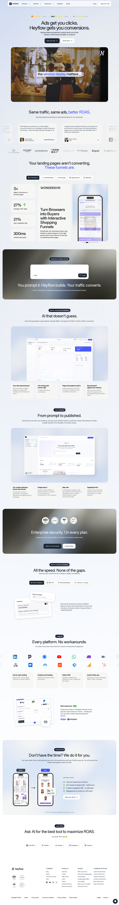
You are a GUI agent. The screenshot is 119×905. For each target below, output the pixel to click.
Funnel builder (81, 876)
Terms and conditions (48, 897)
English (99, 897)
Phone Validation (38, 582)
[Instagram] (53, 882)
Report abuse (73, 897)
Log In (94, 3)
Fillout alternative (98, 881)
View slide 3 (86, 242)
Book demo (66, 40)
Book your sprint (70, 797)
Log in (63, 879)
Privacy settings (61, 897)
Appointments (75, 177)
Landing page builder (83, 879)
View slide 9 (97, 242)
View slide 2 (84, 242)
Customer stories (51, 876)
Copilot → (90, 845)
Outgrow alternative (99, 876)
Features (24, 3)
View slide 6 (92, 242)
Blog (47, 871)
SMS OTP (51, 582)
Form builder (81, 881)
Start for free (51, 40)
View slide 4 (87, 242)
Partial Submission (65, 582)
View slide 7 (94, 242)
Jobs (47, 879)
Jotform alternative (99, 874)
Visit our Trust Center (52, 546)
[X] (56, 882)
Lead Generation (49, 177)
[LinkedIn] (47, 882)
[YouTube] (50, 882)
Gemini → (60, 845)
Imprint (26, 897)
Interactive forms (83, 886)
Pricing (68, 3)
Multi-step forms (82, 871)
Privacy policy (35, 897)
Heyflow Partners (67, 884)
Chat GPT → (32, 845)
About (47, 874)
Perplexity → (75, 845)
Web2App (88, 177)
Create (84, 275)
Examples (60, 3)
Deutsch (105, 897)
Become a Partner (67, 886)
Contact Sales (69, 546)
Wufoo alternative (99, 884)
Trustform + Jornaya (82, 582)
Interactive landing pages (85, 874)
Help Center (65, 876)
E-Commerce (34, 177)
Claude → (47, 845)
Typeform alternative (100, 871)
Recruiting (62, 177)
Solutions (36, 3)
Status (64, 881)
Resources (48, 3)
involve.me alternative (100, 879)
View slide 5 (89, 242)
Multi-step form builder (84, 884)
